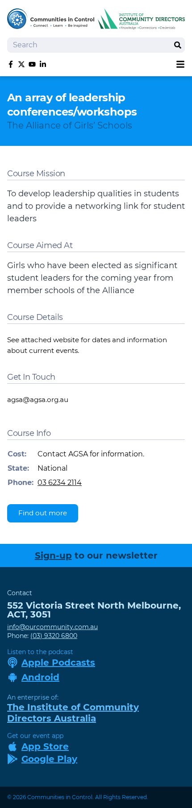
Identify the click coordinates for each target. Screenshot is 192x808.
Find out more (42, 513)
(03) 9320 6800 (53, 636)
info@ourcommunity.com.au (52, 627)
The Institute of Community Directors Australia (73, 713)
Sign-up (53, 555)
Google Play (49, 759)
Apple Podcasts (58, 662)
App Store (45, 746)
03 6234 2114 (60, 482)
